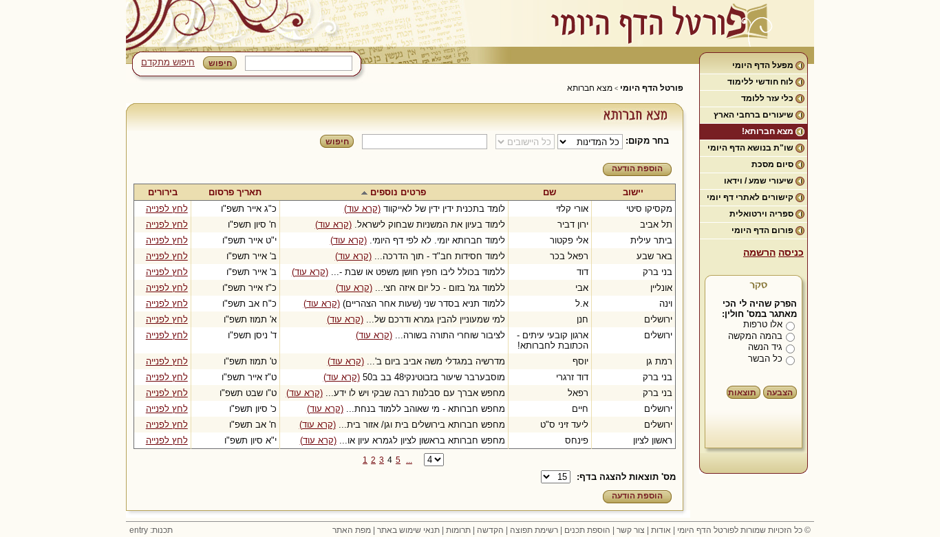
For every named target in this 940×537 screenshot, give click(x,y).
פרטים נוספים (398, 192)
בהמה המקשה (755, 336)
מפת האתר (351, 530)
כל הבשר (765, 358)
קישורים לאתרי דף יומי (750, 197)
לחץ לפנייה (167, 209)
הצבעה (780, 392)
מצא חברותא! (767, 131)
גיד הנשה (765, 347)
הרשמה (759, 252)
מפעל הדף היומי (762, 65)
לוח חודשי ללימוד (760, 82)
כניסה (791, 252)
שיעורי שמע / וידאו (758, 181)
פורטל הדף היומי (651, 88)
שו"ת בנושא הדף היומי (750, 148)
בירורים (163, 192)
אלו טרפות (762, 324)
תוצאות (742, 392)
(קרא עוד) (362, 209)
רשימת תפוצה (534, 530)
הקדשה (490, 530)
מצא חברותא (589, 88)
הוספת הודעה (637, 168)
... (409, 460)
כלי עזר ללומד (767, 98)
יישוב (633, 192)
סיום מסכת (772, 164)
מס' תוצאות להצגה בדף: (626, 477)
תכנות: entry (151, 530)
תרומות (458, 530)
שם (549, 192)
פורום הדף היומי (762, 230)
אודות (661, 530)
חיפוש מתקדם (168, 62)
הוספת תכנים (587, 530)
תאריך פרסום (235, 192)
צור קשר (631, 530)
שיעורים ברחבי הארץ (753, 115)
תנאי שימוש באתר (408, 530)
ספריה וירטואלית (761, 214)
